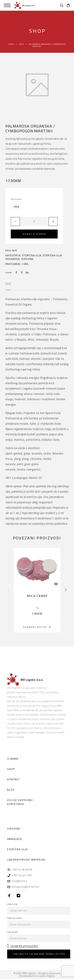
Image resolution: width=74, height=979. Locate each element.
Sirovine (27, 259)
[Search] (62, 6)
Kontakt (13, 779)
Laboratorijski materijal (26, 859)
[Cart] (68, 6)
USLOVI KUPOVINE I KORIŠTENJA (20, 802)
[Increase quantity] (53, 221)
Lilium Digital (47, 976)
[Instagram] (18, 896)
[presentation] (8, 590)
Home (11, 44)
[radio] (15, 206)
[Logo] (24, 5)
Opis (8, 284)
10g (37, 607)
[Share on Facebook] (16, 273)
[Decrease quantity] (15, 221)
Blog (11, 790)
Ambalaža (14, 839)
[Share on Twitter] (21, 273)
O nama (12, 759)
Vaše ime (12, 904)
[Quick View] (55, 584)
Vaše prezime (14, 918)
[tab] (8, 286)
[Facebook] (9, 896)
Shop (21, 44)
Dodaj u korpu (34, 234)
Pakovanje (16, 199)
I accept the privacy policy (24, 946)
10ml (25, 264)
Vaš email (12, 932)
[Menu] (7, 5)
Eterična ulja (31, 255)
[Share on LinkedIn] (27, 273)
